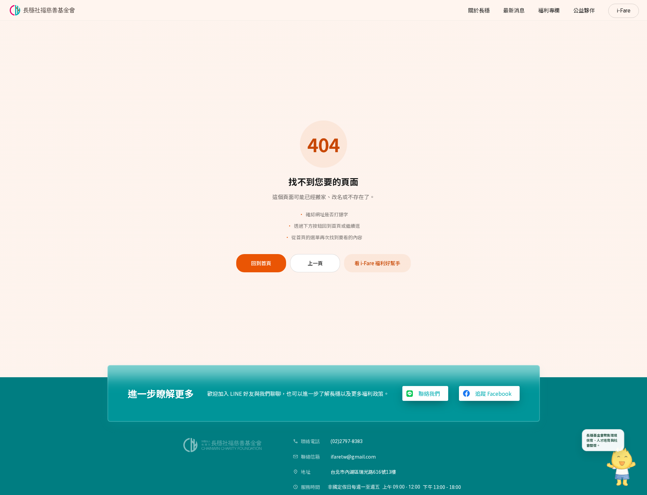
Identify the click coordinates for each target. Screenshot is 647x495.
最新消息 (514, 10)
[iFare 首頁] (43, 10)
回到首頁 (261, 263)
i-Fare (623, 10)
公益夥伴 (584, 10)
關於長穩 (479, 10)
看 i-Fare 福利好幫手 (377, 263)
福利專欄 (549, 10)
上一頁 (315, 263)
